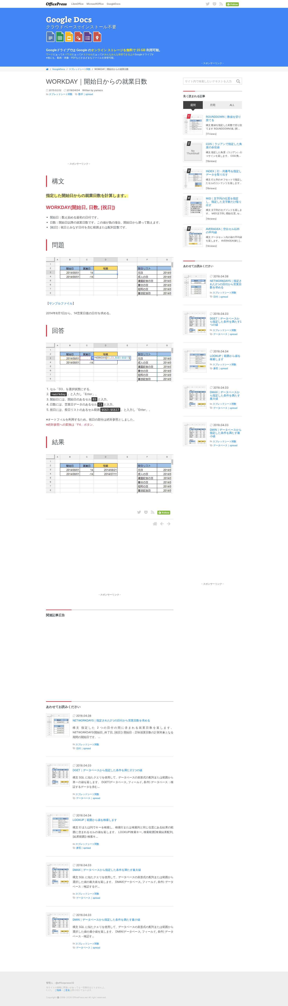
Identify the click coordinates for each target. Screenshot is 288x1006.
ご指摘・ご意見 (62, 990)
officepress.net (56, 4)
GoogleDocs (113, 3)
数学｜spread (85, 94)
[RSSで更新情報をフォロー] (221, 4)
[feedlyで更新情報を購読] (232, 4)
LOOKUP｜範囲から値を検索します (95, 820)
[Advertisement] (212, 35)
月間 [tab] (212, 105)
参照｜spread (83, 847)
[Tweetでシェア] (208, 4)
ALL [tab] (232, 105)
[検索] (238, 81)
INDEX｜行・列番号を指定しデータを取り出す (224, 173)
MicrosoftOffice (95, 3)
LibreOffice (77, 3)
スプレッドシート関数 (80, 69)
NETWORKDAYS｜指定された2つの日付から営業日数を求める (111, 720)
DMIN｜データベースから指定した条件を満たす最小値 (106, 919)
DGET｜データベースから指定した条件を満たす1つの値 (107, 770)
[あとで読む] (214, 4)
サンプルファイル (60, 303)
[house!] (155, 524)
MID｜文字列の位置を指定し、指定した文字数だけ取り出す (224, 202)
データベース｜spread (88, 798)
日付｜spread (83, 748)
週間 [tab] (193, 105)
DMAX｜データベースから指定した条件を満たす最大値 (107, 869)
